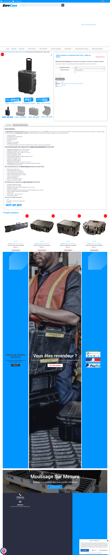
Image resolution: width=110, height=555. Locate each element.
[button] (107, 540)
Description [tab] (8, 125)
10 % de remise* (55, 365)
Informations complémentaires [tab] (20, 125)
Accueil (7, 48)
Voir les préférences (103, 550)
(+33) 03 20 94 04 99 (20, 498)
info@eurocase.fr (18, 1)
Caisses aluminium (43, 48)
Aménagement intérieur (64, 67)
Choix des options (15, 250)
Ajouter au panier (60, 79)
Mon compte (21, 48)
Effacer (75, 72)
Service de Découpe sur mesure (81, 48)
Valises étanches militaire (97, 48)
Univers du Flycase (32, 48)
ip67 (8, 199)
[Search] (62, 5)
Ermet (60, 86)
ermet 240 (63, 85)
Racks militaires (68, 48)
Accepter (85, 550)
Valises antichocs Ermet (66, 83)
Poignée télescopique (64, 69)
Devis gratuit (14, 48)
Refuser (93, 550)
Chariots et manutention (56, 48)
